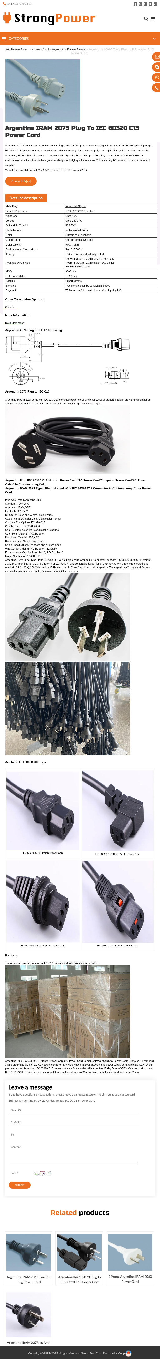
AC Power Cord (17, 49)
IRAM (68, 244)
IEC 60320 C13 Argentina (79, 211)
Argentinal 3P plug (75, 206)
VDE (76, 244)
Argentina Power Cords (69, 49)
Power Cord (40, 49)
